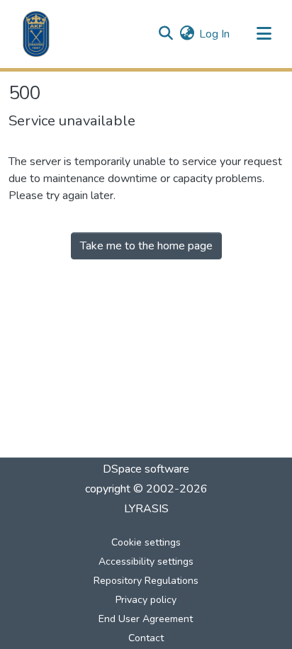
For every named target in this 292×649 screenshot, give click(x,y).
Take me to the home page (146, 246)
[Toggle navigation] (263, 34)
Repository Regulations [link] (146, 580)
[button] (36, 34)
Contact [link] (146, 638)
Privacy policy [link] (146, 599)
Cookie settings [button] (146, 542)
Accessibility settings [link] (146, 561)
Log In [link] (214, 34)
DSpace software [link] (146, 469)
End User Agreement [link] (146, 619)
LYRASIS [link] (146, 509)
